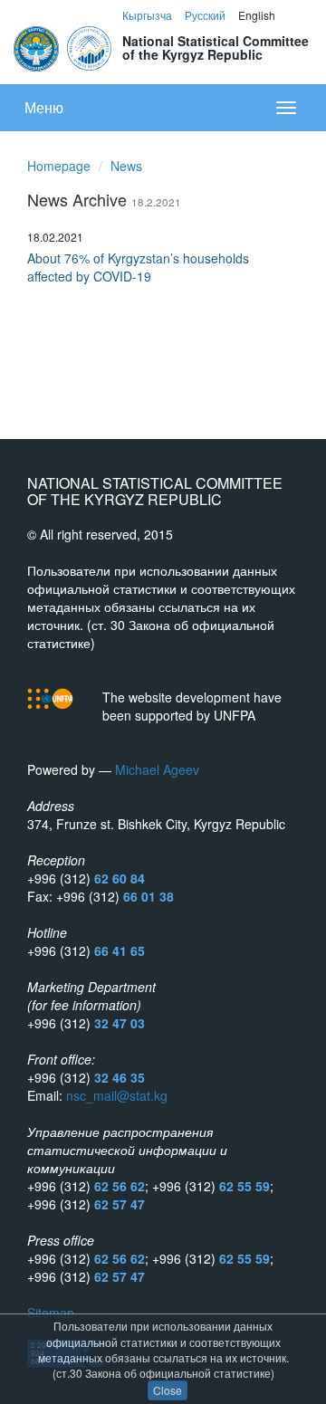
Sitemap (50, 1313)
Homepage (59, 166)
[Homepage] (64, 46)
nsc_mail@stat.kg (117, 1095)
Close (167, 1390)
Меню (43, 107)
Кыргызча (147, 15)
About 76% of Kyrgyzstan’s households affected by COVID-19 (138, 267)
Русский (205, 15)
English (256, 15)
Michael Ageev (157, 769)
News (126, 166)
